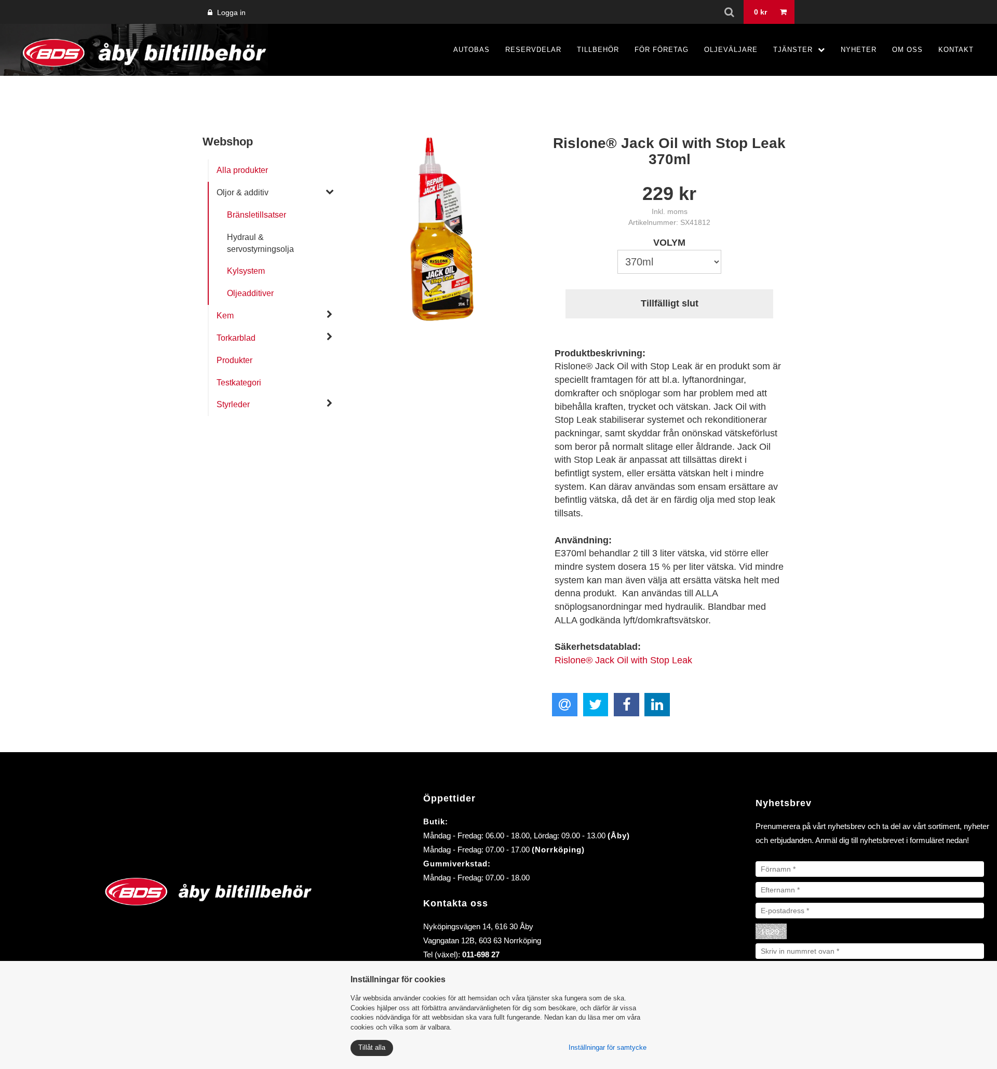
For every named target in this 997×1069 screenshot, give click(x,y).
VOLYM (669, 242)
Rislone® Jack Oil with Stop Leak (623, 660)
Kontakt (956, 50)
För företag (662, 50)
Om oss (907, 50)
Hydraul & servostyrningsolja (260, 243)
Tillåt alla (371, 1047)
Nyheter (859, 50)
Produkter (234, 360)
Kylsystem (246, 270)
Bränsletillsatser (256, 214)
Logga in (230, 12)
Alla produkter (242, 170)
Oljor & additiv (242, 192)
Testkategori (239, 382)
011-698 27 (481, 954)
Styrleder (233, 404)
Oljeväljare (731, 50)
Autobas (471, 50)
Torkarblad (236, 337)
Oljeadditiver (250, 293)
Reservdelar (533, 50)
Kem (225, 315)
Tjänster (793, 50)
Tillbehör (598, 50)
